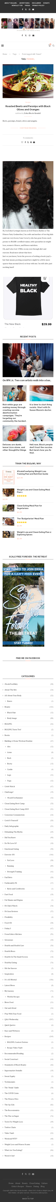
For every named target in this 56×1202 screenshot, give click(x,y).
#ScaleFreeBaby (29, 684)
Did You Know (29, 837)
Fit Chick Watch (29, 905)
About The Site (29, 689)
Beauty (29, 707)
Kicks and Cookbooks (30, 888)
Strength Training (30, 871)
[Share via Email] (34, 142)
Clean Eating (34, 1183)
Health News (29, 951)
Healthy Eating (29, 962)
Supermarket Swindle (29, 1070)
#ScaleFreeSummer (30, 797)
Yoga (30, 780)
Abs (30, 746)
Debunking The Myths (29, 832)
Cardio (30, 769)
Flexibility (29, 917)
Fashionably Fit (29, 883)
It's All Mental (29, 979)
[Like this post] (22, 142)
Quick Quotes (29, 1025)
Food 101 (29, 923)
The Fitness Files (29, 1099)
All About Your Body (29, 695)
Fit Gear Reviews (29, 911)
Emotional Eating (29, 849)
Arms (30, 752)
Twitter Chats (29, 1127)
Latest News (29, 985)
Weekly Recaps (30, 996)
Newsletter (17, 5)
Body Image (30, 718)
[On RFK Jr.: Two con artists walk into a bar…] (28, 360)
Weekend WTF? (29, 1138)
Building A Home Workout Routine (29, 741)
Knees (30, 701)
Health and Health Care (29, 945)
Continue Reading (28, 128)
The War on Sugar (29, 1116)
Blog (43, 1186)
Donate (46, 3)
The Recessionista (29, 1110)
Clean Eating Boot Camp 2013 (29, 809)
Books (29, 735)
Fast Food (29, 894)
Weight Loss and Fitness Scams (29, 1144)
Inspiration (29, 974)
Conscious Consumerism (29, 815)
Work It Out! (29, 1155)
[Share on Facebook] (25, 142)
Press (27, 5)
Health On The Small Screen (29, 957)
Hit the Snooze (29, 968)
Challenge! (29, 792)
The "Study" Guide (29, 1087)
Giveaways (29, 940)
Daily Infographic (29, 826)
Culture (44, 1183)
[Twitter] (26, 9)
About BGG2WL (11, 3)
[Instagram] (29, 9)
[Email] (33, 9)
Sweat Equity (29, 1076)
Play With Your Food (29, 1013)
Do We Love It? (29, 843)
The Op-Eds (29, 1104)
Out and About (29, 1008)
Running (30, 866)
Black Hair (30, 712)
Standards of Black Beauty (29, 1065)
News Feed (29, 1002)
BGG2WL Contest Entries (30, 1042)
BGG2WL (29, 724)
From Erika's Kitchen (29, 934)
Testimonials (29, 1082)
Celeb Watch (29, 786)
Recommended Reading (29, 1053)
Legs (30, 775)
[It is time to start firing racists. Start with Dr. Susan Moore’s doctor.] (41, 393)
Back (30, 758)
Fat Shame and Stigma (29, 900)
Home (5, 54)
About (17, 1183)
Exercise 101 (29, 854)
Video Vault (29, 1133)
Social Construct (29, 1059)
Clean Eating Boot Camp (29, 803)
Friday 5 (29, 928)
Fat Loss (30, 860)
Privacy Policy (38, 5)
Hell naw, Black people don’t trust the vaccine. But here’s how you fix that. (41, 448)
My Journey (29, 991)
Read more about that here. (21, 252)
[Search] (53, 45)
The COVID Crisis (29, 1093)
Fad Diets (29, 877)
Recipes (29, 1036)
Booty (30, 763)
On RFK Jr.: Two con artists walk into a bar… (27, 380)
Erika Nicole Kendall (32, 113)
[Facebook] (22, 9)
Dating (36, 1186)
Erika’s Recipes (18, 1186)
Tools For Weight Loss (29, 1121)
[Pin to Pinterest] (31, 142)
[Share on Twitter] (28, 142)
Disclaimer (36, 3)
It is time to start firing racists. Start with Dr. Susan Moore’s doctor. (41, 407)
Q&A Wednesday (29, 1019)
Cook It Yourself (29, 820)
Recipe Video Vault (30, 1047)
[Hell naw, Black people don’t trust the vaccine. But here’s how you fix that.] (41, 433)
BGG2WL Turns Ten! (29, 729)
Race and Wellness (29, 1031)
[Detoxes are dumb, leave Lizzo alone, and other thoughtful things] (14, 433)
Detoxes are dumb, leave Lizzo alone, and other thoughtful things (14, 447)
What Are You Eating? (29, 1150)
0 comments (28, 138)
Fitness (29, 1186)
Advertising (24, 3)
